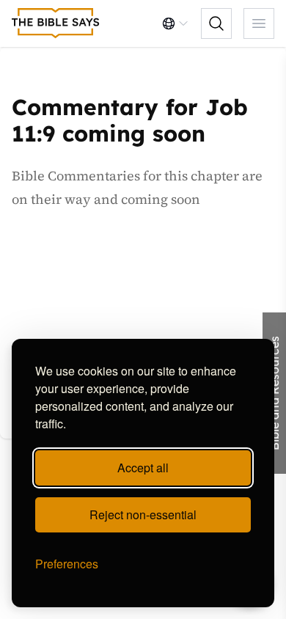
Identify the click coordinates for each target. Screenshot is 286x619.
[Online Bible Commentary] (56, 23)
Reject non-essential (143, 514)
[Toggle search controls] (216, 23)
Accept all (143, 467)
